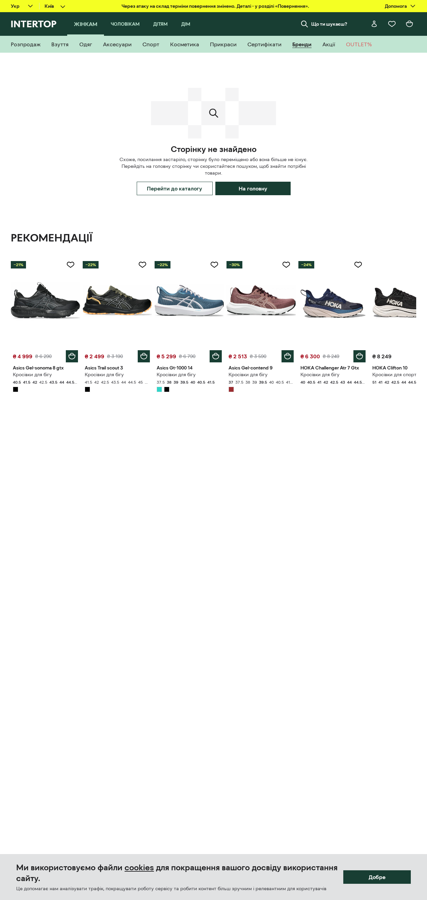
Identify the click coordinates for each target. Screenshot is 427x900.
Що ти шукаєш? (329, 24)
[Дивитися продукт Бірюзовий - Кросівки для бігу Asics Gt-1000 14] (189, 301)
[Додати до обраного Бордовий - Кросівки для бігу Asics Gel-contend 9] (286, 265)
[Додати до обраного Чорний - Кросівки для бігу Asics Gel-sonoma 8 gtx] (70, 265)
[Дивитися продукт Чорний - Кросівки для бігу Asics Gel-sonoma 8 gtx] (45, 301)
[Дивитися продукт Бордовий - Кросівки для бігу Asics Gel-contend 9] (261, 301)
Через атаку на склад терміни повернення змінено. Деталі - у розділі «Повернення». (215, 6)
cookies (139, 868)
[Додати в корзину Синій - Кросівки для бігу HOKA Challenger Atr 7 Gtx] (359, 356)
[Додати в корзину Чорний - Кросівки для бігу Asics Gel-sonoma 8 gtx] (72, 356)
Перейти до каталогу (174, 188)
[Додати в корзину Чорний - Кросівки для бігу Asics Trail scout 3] (144, 356)
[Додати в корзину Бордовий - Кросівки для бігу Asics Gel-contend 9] (288, 356)
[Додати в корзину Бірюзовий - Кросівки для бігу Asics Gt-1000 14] (216, 356)
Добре (377, 877)
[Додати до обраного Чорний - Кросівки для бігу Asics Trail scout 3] (142, 265)
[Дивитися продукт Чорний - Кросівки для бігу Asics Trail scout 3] (117, 301)
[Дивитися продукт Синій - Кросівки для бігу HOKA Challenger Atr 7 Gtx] (333, 301)
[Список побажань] (392, 24)
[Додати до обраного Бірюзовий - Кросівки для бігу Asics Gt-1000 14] (214, 265)
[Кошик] (409, 24)
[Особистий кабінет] (374, 24)
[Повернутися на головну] (33, 24)
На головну (253, 188)
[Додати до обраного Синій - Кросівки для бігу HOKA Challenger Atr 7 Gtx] (358, 265)
